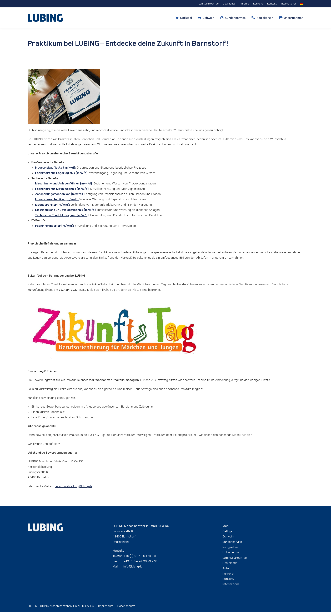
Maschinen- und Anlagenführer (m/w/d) (63, 183)
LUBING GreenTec (234, 557)
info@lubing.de (132, 566)
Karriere (228, 573)
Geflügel (227, 531)
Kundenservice (232, 542)
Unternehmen (231, 552)
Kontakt (228, 578)
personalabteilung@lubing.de (73, 486)
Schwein (228, 536)
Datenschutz (126, 606)
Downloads (229, 563)
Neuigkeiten (230, 547)
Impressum (105, 606)
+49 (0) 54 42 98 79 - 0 (139, 556)
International (231, 584)
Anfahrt (227, 568)
